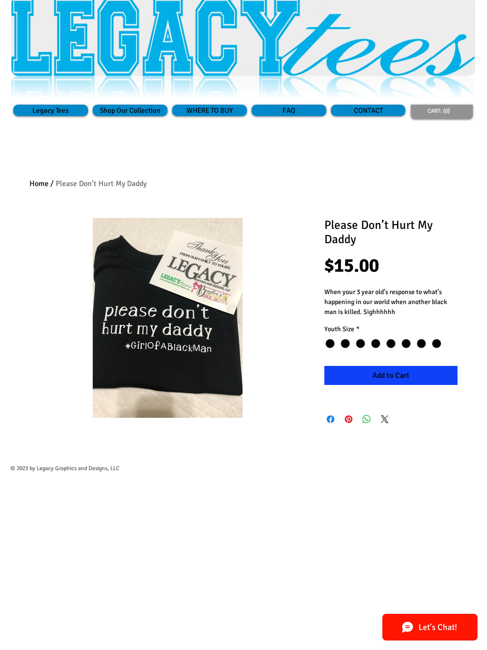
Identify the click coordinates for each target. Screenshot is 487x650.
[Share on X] (384, 419)
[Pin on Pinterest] (348, 419)
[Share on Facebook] (330, 419)
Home (39, 183)
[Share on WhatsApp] (366, 419)
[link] (440, 111)
